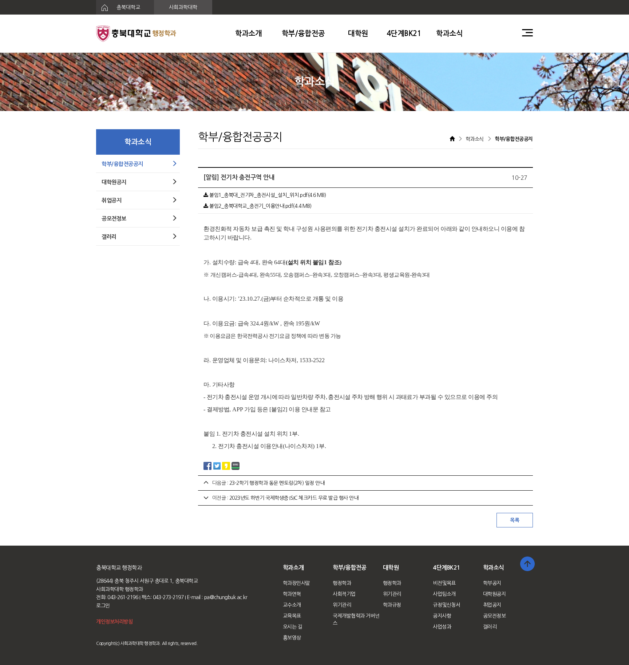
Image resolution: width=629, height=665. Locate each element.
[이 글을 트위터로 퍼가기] (217, 465)
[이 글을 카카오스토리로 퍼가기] (226, 465)
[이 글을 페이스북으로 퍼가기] (207, 465)
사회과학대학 (183, 7)
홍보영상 (292, 637)
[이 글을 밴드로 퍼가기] (236, 465)
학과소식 (449, 33)
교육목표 (292, 615)
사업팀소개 (444, 594)
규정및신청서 (446, 604)
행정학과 (342, 583)
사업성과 (442, 626)
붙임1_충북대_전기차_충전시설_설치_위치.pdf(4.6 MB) (267, 195)
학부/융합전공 (303, 33)
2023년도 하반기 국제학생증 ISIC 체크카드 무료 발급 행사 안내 (294, 497)
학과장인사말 (296, 583)
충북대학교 (127, 7)
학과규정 (392, 604)
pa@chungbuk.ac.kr (226, 597)
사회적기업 (344, 594)
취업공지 (492, 604)
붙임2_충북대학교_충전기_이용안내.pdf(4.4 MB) (260, 206)
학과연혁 (292, 594)
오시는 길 (292, 626)
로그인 (103, 605)
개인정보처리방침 (114, 621)
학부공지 (492, 583)
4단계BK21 (404, 33)
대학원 (358, 33)
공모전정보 (494, 615)
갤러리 (490, 626)
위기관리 (342, 604)
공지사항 (442, 615)
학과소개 (248, 33)
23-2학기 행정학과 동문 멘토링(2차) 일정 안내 (277, 483)
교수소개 (292, 604)
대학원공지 (494, 594)
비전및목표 (444, 583)
